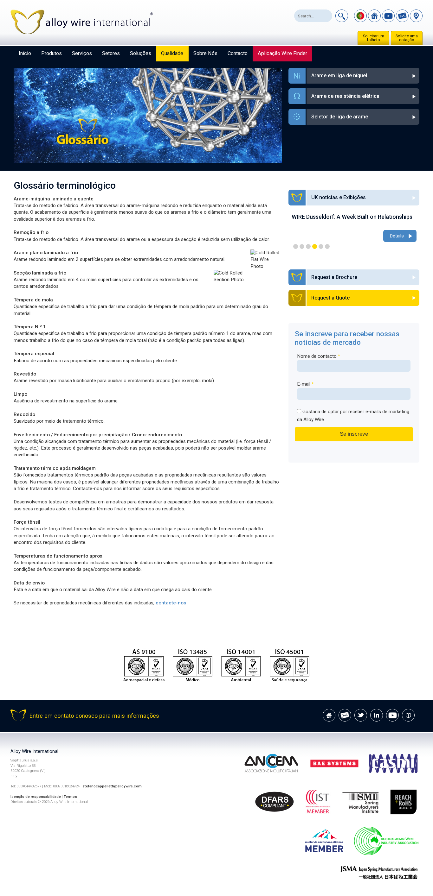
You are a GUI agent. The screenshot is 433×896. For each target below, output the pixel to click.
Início (25, 53)
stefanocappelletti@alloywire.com (112, 786)
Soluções (140, 53)
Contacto (238, 53)
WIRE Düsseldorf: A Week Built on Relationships (352, 216)
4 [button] (314, 246)
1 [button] (295, 246)
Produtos (51, 53)
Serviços (82, 53)
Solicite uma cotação (407, 38)
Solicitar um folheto (373, 38)
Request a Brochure (334, 277)
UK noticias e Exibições (338, 197)
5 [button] (321, 246)
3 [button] (308, 246)
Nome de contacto (318, 356)
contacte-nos (171, 603)
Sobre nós (205, 53)
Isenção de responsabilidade (35, 796)
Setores (111, 53)
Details (397, 236)
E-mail (305, 384)
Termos (70, 796)
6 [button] (327, 246)
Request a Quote (330, 298)
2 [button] (302, 246)
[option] (354, 228)
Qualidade (172, 53)
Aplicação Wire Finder (282, 53)
